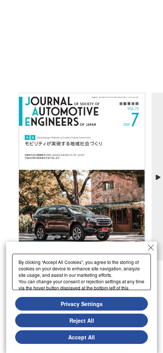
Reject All (81, 320)
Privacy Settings (82, 304)
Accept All (81, 337)
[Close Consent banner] (151, 248)
